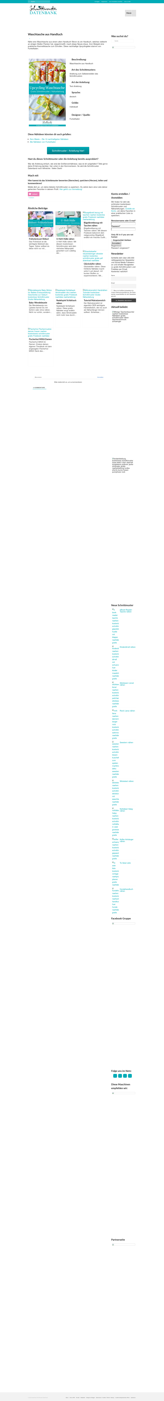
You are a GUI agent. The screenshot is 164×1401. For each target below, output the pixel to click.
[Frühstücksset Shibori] (40, 223)
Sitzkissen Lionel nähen (127, 684)
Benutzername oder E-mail (123, 220)
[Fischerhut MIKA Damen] (40, 332)
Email (113, 283)
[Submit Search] (29, 1)
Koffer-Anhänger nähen (126, 840)
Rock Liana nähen (127, 710)
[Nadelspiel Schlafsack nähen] (68, 293)
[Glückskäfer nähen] (95, 255)
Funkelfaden (31, 197)
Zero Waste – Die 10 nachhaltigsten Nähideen (49, 139)
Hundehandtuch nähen (126, 890)
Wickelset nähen (127, 781)
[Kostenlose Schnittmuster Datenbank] (45, 9)
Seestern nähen (126, 742)
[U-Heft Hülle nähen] (68, 223)
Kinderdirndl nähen (128, 647)
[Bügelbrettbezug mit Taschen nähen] (95, 215)
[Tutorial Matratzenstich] (95, 293)
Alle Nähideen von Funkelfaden (43, 141)
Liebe (34, 194)
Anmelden (100, 377)
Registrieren (116, 245)
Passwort (115, 226)
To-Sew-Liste (125, 862)
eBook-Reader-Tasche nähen (126, 610)
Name (113, 275)
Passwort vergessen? (120, 247)
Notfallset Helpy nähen (126, 809)
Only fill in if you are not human (122, 235)
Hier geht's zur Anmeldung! (70, 189)
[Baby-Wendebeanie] (40, 294)
